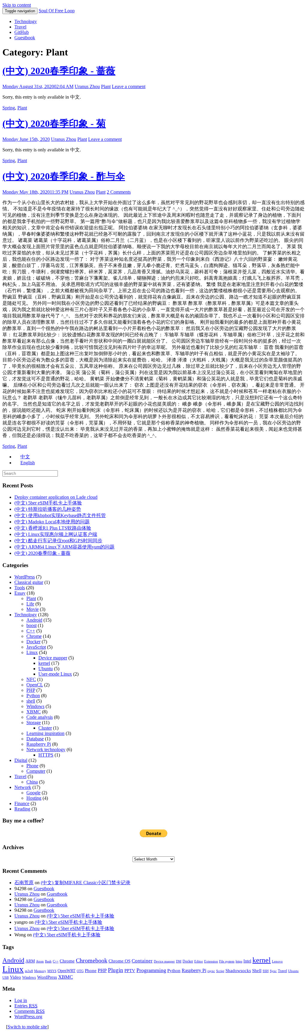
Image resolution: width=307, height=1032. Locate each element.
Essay (19, 593)
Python (33, 695)
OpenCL (34, 684)
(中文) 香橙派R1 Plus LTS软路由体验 (52, 528)
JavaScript (36, 647)
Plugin (115, 970)
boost (31, 625)
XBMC (33, 711)
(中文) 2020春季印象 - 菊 (54, 123)
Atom (40, 961)
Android (34, 620)
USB (5, 977)
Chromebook (91, 960)
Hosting (33, 798)
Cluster (45, 727)
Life (30, 603)
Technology (25, 21)
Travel (20, 26)
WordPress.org (28, 1016)
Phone (32, 765)
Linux (32, 652)
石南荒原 (24, 882)
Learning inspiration (45, 733)
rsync (211, 971)
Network (22, 787)
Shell (256, 970)
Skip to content (16, 4)
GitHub (21, 32)
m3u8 (29, 971)
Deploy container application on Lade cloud (55, 497)
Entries (25, 1005)
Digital (20, 760)
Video (15, 977)
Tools (19, 587)
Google (33, 792)
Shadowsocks (238, 970)
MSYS (51, 971)
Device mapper (52, 657)
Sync (273, 971)
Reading (22, 808)
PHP (30, 690)
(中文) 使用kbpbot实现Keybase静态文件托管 (60, 515)
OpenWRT (67, 970)
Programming (151, 970)
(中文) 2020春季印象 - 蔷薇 (58, 70)
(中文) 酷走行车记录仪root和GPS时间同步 (58, 540)
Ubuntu (45, 668)
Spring (8, 107)
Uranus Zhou (87, 86)
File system (226, 961)
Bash (48, 961)
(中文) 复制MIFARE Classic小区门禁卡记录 (85, 882)
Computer (35, 771)
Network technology (45, 749)
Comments (29, 1011)
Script (220, 971)
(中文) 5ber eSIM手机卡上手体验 (48, 502)
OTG (80, 971)
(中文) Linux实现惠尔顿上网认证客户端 (55, 534)
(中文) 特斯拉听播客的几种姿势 (47, 509)
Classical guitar (28, 582)
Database (35, 738)
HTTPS (45, 754)
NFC (31, 679)
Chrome (34, 636)
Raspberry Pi (38, 744)
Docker (33, 641)
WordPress (24, 576)
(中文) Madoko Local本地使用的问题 (52, 521)
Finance (21, 803)
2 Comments (119, 192)
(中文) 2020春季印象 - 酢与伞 (63, 176)
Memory (40, 971)
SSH (266, 971)
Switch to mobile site (27, 1026)
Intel (247, 961)
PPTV (129, 970)
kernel (44, 663)
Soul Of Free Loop (57, 10)
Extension (211, 961)
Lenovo (277, 961)
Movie (32, 609)
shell (30, 700)
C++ (30, 630)
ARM (30, 961)
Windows (35, 706)
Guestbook (24, 37)
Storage (33, 722)
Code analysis (39, 717)
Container (142, 961)
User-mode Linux (55, 674)
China (32, 781)
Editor (198, 961)
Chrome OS (119, 960)
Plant (106, 86)
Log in (20, 1000)
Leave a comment (128, 86)
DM (178, 961)
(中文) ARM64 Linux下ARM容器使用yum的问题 (64, 546)
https (239, 961)
